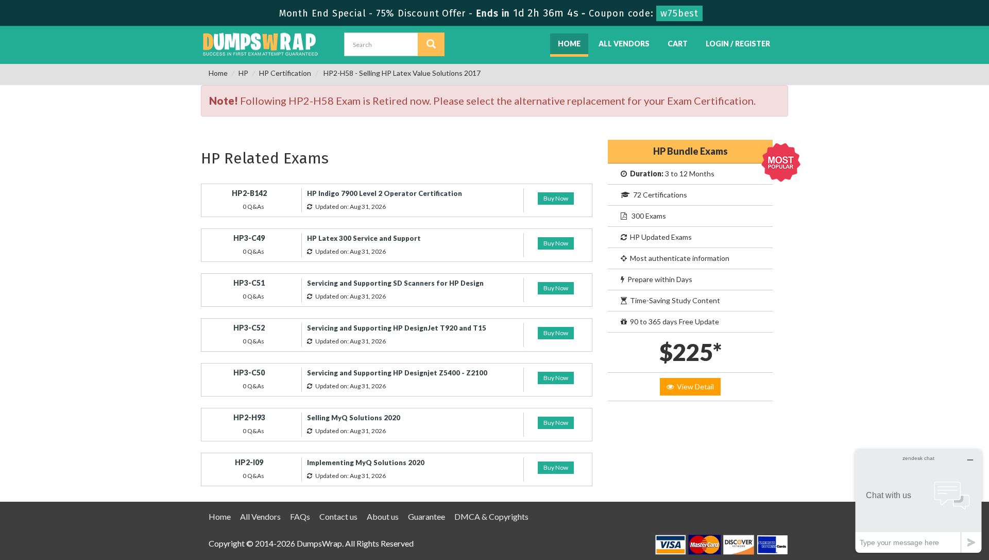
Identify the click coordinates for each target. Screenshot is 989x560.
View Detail (694, 386)
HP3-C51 (249, 282)
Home (569, 43)
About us (383, 516)
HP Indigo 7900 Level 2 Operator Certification (384, 193)
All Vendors (624, 43)
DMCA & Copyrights (491, 516)
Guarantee (426, 516)
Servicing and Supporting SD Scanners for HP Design (395, 283)
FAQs (300, 516)
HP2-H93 (249, 417)
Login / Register (738, 43)
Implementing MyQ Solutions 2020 (365, 462)
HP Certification (285, 73)
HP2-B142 (249, 193)
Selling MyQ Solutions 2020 (353, 418)
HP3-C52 (249, 327)
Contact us (338, 516)
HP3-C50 (249, 372)
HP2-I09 (249, 462)
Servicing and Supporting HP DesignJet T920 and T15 (396, 328)
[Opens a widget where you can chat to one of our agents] (918, 501)
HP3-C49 (249, 238)
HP (243, 73)
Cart (678, 43)
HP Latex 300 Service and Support (364, 238)
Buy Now (555, 198)
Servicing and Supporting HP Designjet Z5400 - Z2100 (397, 373)
